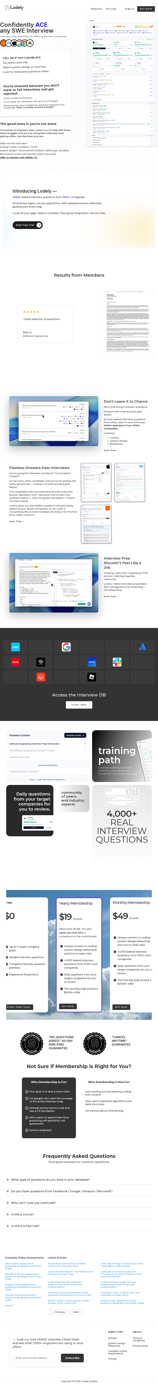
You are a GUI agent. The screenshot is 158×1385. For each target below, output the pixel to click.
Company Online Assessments (117, 1352)
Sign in (129, 9)
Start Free (79, 705)
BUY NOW (146, 9)
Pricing (111, 9)
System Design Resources (116, 1344)
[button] (79, 1179)
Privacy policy (140, 1346)
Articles (112, 1338)
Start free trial (18, 1007)
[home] (14, 7)
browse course (74, 735)
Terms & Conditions (139, 1339)
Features (96, 9)
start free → (111, 450)
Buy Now (68, 1006)
